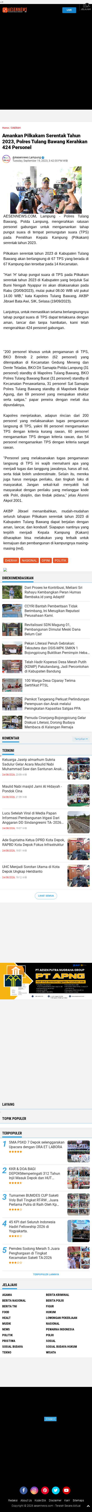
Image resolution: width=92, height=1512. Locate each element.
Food (5, 1312)
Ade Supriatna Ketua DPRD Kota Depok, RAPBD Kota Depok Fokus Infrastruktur (33, 842)
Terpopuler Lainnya (46, 1274)
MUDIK (6, 1323)
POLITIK (60, 560)
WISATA (51, 1352)
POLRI (50, 1335)
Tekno (6, 1352)
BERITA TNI (9, 1306)
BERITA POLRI (55, 1300)
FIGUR (50, 1306)
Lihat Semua (46, 895)
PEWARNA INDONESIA (60, 1329)
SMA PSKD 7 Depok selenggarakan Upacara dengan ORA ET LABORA (37, 1144)
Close (50, 1419)
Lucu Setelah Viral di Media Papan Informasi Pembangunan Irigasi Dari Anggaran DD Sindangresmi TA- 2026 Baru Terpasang (31, 818)
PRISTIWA (8, 1341)
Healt (6, 1318)
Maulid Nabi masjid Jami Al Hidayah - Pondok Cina (32, 788)
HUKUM (51, 1312)
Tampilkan (80, 739)
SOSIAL (51, 1341)
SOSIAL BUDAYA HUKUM (61, 1346)
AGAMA (7, 1295)
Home (5, 127)
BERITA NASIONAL (14, 1300)
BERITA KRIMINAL (57, 1295)
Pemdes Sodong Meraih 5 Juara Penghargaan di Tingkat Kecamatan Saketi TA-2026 (34, 1253)
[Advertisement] (46, 64)
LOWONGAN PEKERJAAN (61, 1318)
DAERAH (16, 127)
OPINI (46, 560)
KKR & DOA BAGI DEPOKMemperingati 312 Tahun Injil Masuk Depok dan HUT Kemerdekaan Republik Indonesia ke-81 (35, 1174)
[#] (46, 981)
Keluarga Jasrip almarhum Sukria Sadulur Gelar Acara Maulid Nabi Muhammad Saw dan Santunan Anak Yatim (32, 764)
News (6, 1329)
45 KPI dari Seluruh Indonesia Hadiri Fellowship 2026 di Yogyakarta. (32, 1226)
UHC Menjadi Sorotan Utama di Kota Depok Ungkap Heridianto (31, 869)
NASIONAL (29, 560)
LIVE (69, 10)
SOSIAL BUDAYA (12, 1346)
